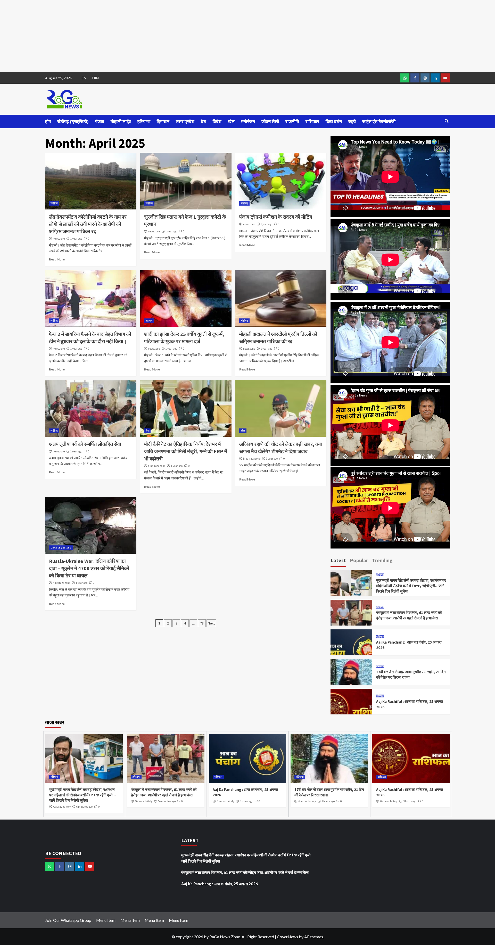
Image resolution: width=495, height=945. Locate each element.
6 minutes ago (84, 806)
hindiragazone (156, 466)
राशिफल (312, 121)
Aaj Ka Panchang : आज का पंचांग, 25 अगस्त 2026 (219, 883)
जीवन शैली (270, 121)
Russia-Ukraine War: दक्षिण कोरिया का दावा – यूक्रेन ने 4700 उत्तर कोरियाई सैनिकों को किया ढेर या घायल (89, 568)
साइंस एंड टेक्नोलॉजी (378, 121)
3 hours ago (246, 801)
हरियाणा (143, 121)
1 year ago (76, 238)
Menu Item (106, 920)
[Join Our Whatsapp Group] (404, 77)
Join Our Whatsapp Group (68, 920)
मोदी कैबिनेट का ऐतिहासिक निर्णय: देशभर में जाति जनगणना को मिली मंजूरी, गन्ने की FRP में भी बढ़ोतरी (185, 451)
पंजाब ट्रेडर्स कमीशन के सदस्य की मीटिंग (275, 217)
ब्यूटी (352, 121)
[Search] (446, 121)
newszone (59, 238)
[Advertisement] (154, 36)
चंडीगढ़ (54, 203)
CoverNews (287, 936)
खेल (231, 121)
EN (84, 78)
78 (202, 623)
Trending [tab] (382, 560)
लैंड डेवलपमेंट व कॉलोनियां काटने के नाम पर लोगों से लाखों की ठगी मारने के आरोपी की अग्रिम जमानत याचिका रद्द (88, 224)
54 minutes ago (167, 801)
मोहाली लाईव (121, 121)
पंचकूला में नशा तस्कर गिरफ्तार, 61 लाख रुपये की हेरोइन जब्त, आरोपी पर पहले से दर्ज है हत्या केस (245, 872)
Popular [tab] (359, 560)
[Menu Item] (414, 77)
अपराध (149, 320)
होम (48, 121)
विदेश (217, 121)
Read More (57, 259)
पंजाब (99, 121)
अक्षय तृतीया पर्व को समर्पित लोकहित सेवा (85, 444)
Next (211, 623)
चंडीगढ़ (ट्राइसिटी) (73, 121)
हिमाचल (163, 121)
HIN (95, 78)
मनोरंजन (248, 121)
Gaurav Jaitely (62, 806)
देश (203, 121)
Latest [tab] (338, 560)
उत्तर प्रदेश (185, 121)
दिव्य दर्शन (334, 121)
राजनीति (292, 121)
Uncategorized (61, 547)
